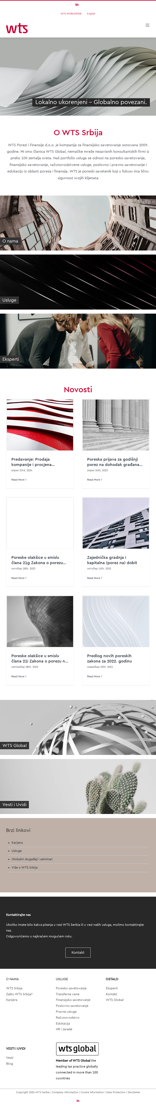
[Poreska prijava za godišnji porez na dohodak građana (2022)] (116, 425)
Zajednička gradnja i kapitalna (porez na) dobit (112, 560)
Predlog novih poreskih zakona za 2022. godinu (109, 658)
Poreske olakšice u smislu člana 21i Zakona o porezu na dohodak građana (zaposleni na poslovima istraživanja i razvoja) (39, 659)
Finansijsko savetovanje (73, 1000)
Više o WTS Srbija (25, 867)
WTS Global (115, 1000)
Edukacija (63, 1023)
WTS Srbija (14, 988)
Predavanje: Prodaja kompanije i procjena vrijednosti (31, 462)
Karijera (17, 842)
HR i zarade (64, 1029)
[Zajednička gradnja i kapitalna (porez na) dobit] (116, 523)
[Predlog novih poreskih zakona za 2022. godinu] (116, 621)
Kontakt (111, 994)
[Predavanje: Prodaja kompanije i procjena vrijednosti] (40, 425)
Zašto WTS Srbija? (19, 994)
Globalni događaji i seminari (32, 859)
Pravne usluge (66, 1011)
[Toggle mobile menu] (148, 25)
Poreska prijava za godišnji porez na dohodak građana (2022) (113, 462)
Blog (9, 1063)
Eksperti (112, 988)
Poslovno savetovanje (72, 1005)
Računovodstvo (67, 1017)
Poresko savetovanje (71, 988)
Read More (17, 479)
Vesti (9, 1057)
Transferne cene (67, 994)
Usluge (17, 850)
